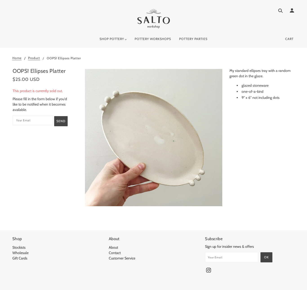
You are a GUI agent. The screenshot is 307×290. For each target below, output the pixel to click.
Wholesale (20, 253)
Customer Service (122, 258)
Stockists (19, 247)
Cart (289, 39)
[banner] (153, 18)
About (113, 247)
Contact (115, 253)
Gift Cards (19, 258)
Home (17, 58)
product (34, 58)
